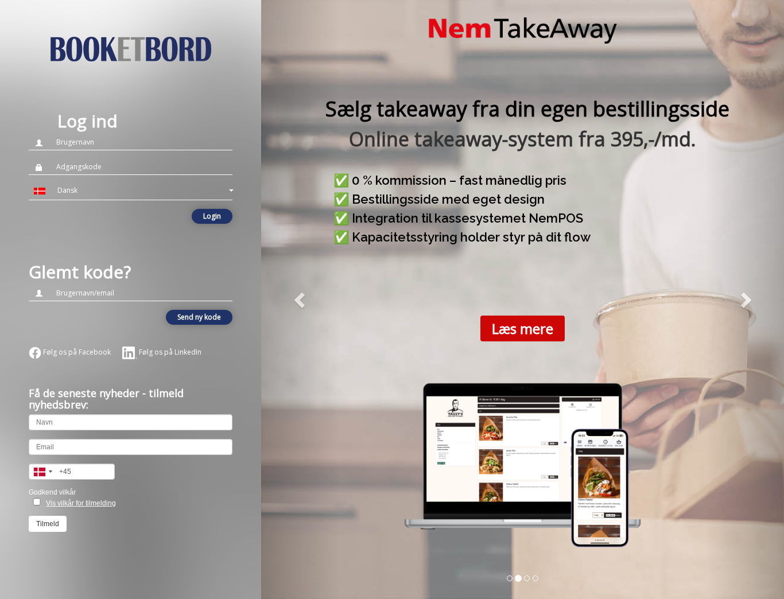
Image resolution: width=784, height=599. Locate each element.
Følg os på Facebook (76, 352)
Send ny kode (199, 317)
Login (212, 216)
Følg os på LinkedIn (169, 352)
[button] (131, 190)
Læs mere (522, 328)
